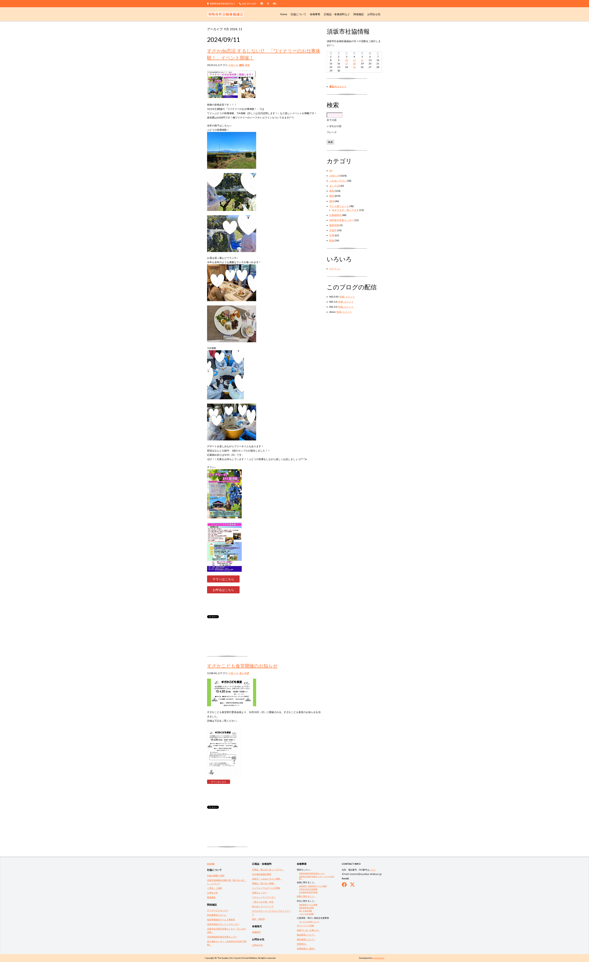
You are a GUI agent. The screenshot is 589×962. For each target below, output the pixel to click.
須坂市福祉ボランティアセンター (223, 924)
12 (362, 60)
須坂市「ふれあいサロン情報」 (267, 878)
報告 (331, 195)
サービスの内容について (309, 922)
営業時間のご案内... (306, 948)
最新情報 (334, 225)
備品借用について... (306, 939)
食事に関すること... (306, 896)
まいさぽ (244, 673)
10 (346, 60)
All (330, 170)
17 (346, 63)
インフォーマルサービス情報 (266, 888)
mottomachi (378, 958)
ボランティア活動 (305, 925)
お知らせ (233, 65)
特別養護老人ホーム (216, 915)
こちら (372, 869)
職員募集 (211, 897)
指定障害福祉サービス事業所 (221, 919)
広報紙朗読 (335, 215)
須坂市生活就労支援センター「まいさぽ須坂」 (316, 877)
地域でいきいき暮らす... (308, 930)
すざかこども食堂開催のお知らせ (242, 665)
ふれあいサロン (337, 180)
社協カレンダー (259, 892)
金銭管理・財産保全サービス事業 (313, 886)
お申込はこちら (223, 590)
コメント (350, 296)
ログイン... (335, 268)
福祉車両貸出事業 (306, 908)
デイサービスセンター (218, 910)
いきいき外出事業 (306, 914)
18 (354, 63)
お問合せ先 (373, 14)
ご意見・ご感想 (214, 888)
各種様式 (256, 932)
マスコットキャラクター (264, 897)
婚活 (241, 65)
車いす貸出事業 (305, 911)
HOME (211, 863)
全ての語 (332, 119)
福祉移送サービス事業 (308, 905)
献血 (331, 240)
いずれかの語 (334, 126)
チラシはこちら (223, 579)
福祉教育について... (306, 934)
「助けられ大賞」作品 (262, 901)
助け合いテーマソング (262, 906)
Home (283, 14)
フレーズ (332, 132)
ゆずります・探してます (345, 209)
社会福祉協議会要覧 (261, 874)
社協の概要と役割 (215, 875)
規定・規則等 (258, 919)
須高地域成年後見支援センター (222, 936)
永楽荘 (333, 230)
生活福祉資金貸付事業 (308, 892)
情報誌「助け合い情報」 (264, 883)
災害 (331, 235)
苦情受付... (302, 944)
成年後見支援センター (341, 220)
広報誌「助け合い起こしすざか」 (268, 869)
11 (354, 60)
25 (354, 67)
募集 (247, 65)
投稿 (341, 296)
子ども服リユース (339, 206)
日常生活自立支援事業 (308, 889)
